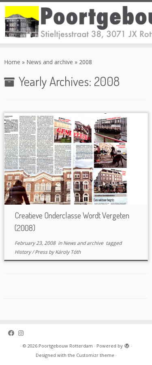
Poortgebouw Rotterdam (66, 346)
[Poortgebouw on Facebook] (13, 333)
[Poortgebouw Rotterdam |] (76, 22)
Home (12, 62)
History (23, 251)
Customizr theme (95, 355)
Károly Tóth (68, 251)
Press (42, 251)
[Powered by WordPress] (127, 344)
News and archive (49, 62)
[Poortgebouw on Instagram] (23, 333)
